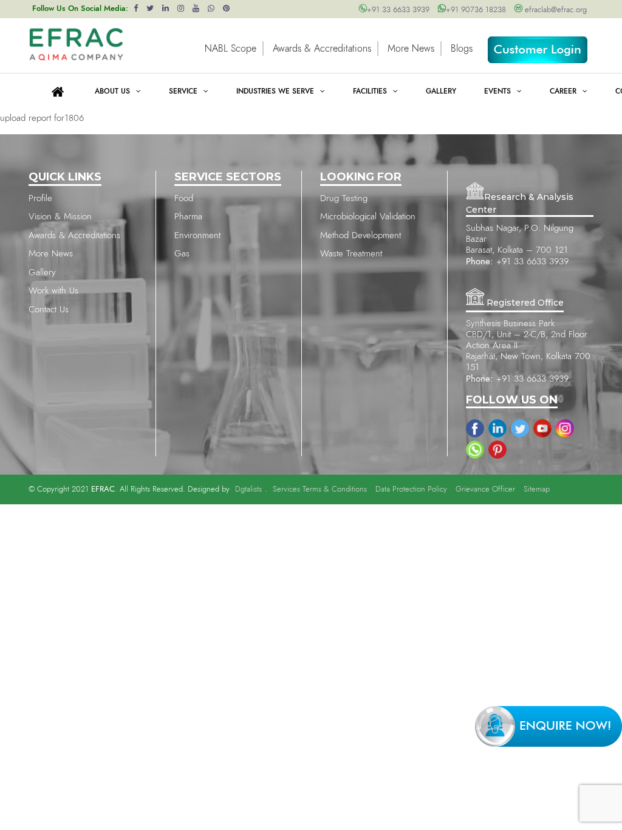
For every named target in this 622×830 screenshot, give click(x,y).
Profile (40, 198)
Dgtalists (248, 489)
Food (183, 198)
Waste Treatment (351, 253)
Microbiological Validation (367, 216)
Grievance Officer (485, 489)
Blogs (462, 48)
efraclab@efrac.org (554, 10)
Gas (182, 253)
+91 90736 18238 (476, 10)
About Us (112, 91)
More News (411, 48)
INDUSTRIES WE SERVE (275, 91)
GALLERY (441, 91)
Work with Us (53, 290)
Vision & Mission (60, 216)
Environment (197, 235)
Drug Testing (343, 198)
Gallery (42, 272)
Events (497, 91)
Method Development (360, 235)
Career (563, 91)
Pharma (188, 216)
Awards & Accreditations (322, 48)
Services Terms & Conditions (320, 489)
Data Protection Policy (411, 489)
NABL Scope (230, 48)
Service (183, 91)
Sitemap (537, 489)
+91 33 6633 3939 (398, 10)
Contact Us (49, 309)
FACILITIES (370, 91)
